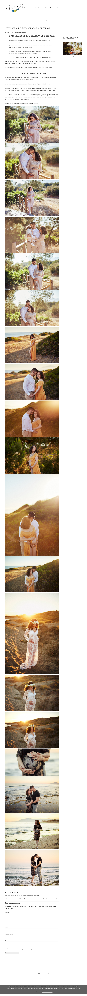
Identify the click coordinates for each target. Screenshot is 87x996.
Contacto (38, 7)
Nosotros (70, 5)
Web (6, 940)
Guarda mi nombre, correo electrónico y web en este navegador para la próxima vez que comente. (27, 949)
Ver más (72, 57)
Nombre (7, 927)
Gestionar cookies (47, 992)
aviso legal (31, 978)
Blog (59, 7)
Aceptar (38, 992)
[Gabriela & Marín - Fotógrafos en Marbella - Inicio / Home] (16, 8)
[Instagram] (42, 973)
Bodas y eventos (57, 5)
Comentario (8, 912)
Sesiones (45, 5)
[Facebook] (39, 973)
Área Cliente (49, 7)
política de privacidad (41, 978)
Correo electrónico (9, 934)
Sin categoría (22, 895)
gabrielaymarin (22, 32)
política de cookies (54, 978)
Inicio (37, 5)
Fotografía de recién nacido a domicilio (49, 898)
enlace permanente (34, 895)
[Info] (46, 973)
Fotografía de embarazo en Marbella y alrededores (17, 898)
